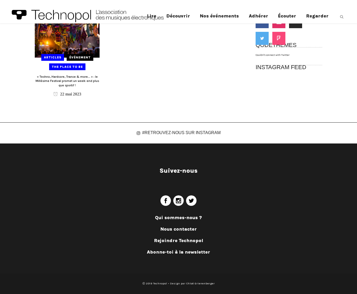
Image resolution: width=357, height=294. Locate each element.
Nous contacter (178, 229)
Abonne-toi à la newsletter (178, 252)
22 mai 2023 (70, 94)
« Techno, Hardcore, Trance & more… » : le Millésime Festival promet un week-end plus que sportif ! (67, 81)
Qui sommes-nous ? (178, 217)
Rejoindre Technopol (178, 240)
